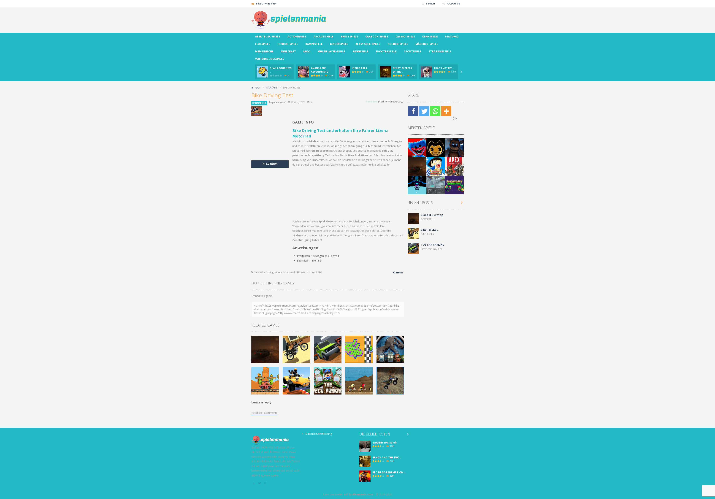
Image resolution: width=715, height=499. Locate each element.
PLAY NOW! (270, 164)
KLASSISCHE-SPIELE (367, 44)
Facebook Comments (264, 412)
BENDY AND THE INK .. (386, 457)
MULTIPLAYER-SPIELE (331, 51)
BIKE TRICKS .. (429, 230)
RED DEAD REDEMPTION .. (389, 472)
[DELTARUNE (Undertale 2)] (417, 184)
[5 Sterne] (376, 102)
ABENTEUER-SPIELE (267, 36)
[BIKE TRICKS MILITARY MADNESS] (413, 233)
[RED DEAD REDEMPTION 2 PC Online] (365, 476)
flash (285, 272)
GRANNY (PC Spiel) (384, 442)
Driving (269, 272)
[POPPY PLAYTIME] (417, 147)
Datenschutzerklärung (318, 433)
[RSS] (265, 483)
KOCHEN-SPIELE (398, 44)
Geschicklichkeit (297, 272)
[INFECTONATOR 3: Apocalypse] (454, 184)
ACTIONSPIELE (296, 36)
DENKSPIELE (430, 36)
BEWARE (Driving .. (433, 215)
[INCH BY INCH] (435, 184)
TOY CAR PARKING (432, 244)
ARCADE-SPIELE (323, 36)
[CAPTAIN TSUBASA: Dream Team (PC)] (435, 166)
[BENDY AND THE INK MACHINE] (365, 461)
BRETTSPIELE (349, 36)
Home (257, 87)
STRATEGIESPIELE (440, 51)
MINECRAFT (288, 51)
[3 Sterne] (371, 102)
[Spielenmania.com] (289, 20)
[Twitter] (424, 111)
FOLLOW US (453, 3)
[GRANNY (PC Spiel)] (365, 446)
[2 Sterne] (369, 102)
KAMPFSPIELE (314, 44)
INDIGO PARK (359, 68)
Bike (262, 272)
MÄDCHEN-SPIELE (426, 44)
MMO (306, 51)
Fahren (278, 272)
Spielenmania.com (360, 494)
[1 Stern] (367, 102)
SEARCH (430, 3)
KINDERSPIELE (339, 44)
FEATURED (452, 36)
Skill (320, 272)
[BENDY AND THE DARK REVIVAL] (435, 147)
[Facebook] (413, 111)
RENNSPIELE (360, 51)
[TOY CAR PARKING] (413, 248)
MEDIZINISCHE (264, 51)
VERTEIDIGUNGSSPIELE (269, 59)
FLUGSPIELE (262, 44)
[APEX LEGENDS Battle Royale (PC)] (454, 166)
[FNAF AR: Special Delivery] (454, 147)
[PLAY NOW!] (262, 71)
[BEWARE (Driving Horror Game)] (417, 166)
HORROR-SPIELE (287, 44)
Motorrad (312, 272)
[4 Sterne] (374, 102)
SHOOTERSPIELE (386, 51)
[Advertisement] (396, 18)
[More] (446, 111)
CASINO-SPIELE (405, 36)
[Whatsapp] (435, 111)
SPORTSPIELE (412, 51)
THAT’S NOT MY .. (444, 68)
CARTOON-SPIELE (376, 36)
